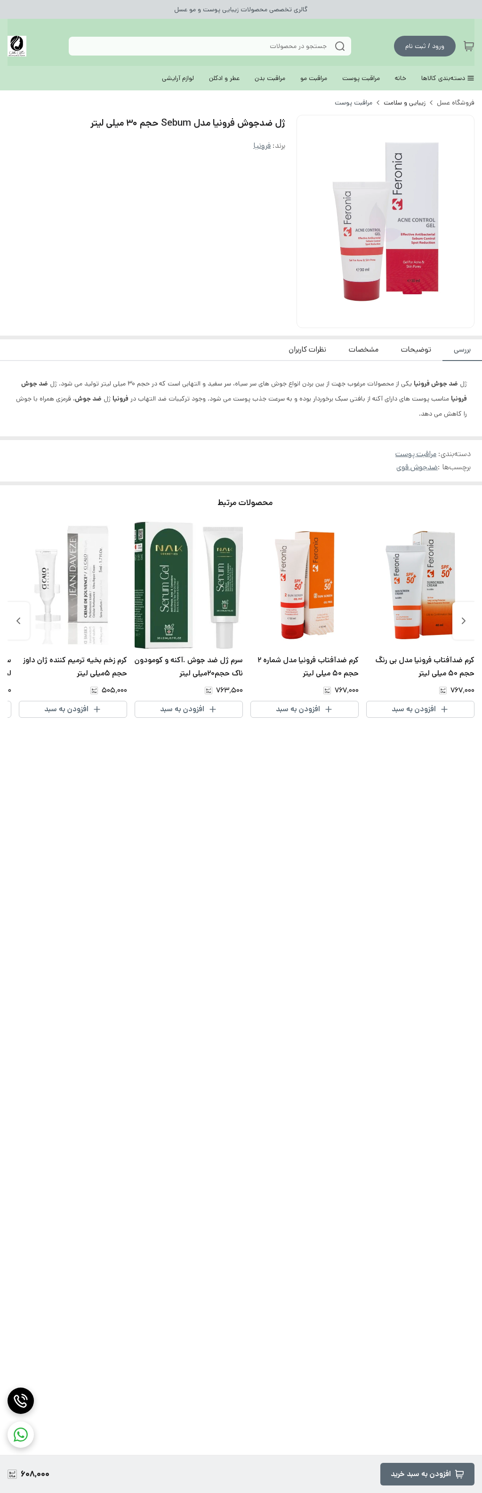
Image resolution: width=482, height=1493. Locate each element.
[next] (18, 621)
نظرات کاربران (307, 349)
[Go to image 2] (378, 318)
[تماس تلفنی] (21, 1401)
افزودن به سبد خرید (421, 1474)
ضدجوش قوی (417, 467)
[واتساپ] (21, 1434)
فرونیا (262, 145)
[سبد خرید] (468, 46)
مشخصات (363, 349)
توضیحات (416, 349)
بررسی (462, 349)
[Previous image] (310, 221)
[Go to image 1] (389, 318)
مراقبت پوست (353, 102)
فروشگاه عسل (455, 102)
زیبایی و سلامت (405, 102)
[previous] (463, 621)
